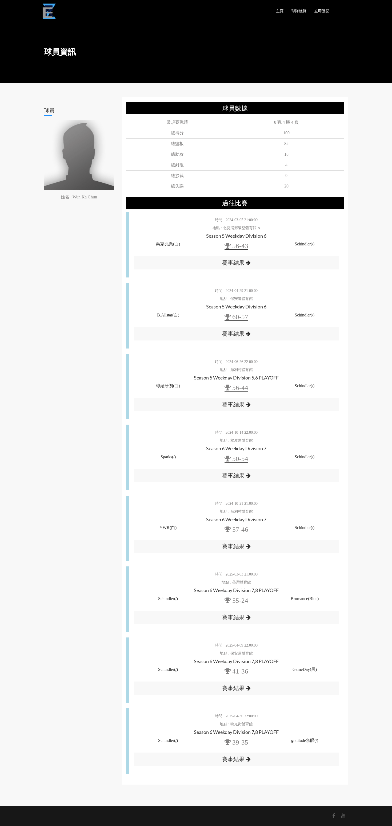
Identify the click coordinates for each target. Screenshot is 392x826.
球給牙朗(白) (168, 385)
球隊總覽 (298, 11)
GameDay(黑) (305, 669)
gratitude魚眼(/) (304, 740)
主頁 (279, 11)
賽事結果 (234, 263)
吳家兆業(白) (168, 244)
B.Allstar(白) (168, 315)
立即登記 (321, 11)
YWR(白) (168, 527)
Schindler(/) (304, 244)
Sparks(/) (168, 457)
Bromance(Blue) (305, 598)
